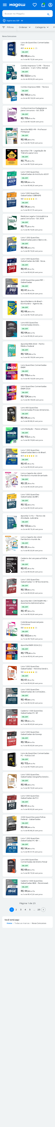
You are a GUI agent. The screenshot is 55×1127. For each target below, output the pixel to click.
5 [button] (29, 909)
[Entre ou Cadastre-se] (50, 4)
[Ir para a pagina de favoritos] (34, 4)
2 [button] (16, 909)
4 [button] (25, 909)
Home (9, 923)
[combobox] (27, 13)
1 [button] (11, 909)
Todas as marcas (22, 923)
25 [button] (39, 909)
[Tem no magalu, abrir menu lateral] (4, 4)
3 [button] (20, 909)
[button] (48, 14)
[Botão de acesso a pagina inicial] (19, 4)
